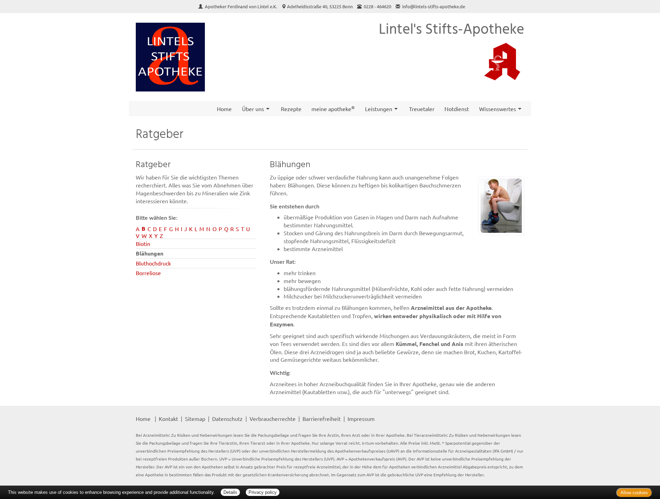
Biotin (143, 243)
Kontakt (168, 418)
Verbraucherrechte (273, 418)
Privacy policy (263, 492)
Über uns (253, 108)
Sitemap (195, 418)
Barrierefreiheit (321, 418)
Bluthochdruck (153, 263)
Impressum (361, 418)
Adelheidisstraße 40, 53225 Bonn (320, 6)
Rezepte (291, 108)
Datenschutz (227, 418)
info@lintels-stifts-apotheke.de (433, 6)
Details (230, 492)
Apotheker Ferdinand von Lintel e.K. (241, 6)
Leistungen (378, 108)
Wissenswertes (497, 108)
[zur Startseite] (170, 57)
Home (224, 108)
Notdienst (456, 108)
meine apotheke (333, 108)
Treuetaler (421, 108)
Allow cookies (634, 492)
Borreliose (148, 272)
